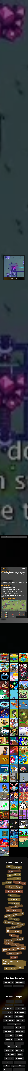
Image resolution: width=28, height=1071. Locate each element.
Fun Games (19, 1035)
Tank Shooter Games (14, 899)
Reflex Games (7, 882)
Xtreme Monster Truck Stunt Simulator (14, 907)
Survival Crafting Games (14, 944)
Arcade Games (18, 986)
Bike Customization (14, 931)
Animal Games (20, 1008)
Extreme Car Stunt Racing (14, 940)
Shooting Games (7, 1062)
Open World (19, 1050)
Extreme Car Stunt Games (14, 923)
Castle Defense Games (14, 891)
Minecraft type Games (14, 1046)
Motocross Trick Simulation (14, 871)
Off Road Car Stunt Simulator (14, 927)
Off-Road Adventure (14, 867)
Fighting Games (20, 1031)
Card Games (20, 1020)
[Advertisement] (14, 553)
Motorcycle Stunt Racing (14, 875)
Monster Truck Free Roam (14, 949)
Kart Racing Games (14, 887)
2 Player (18, 1001)
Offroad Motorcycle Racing (19, 882)
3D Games (8, 1004)
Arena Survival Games (14, 903)
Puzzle (20, 1054)
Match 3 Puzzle (14, 935)
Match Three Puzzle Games (11, 962)
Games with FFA (8, 1031)
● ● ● (25, 570)
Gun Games (19, 1039)
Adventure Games (8, 1008)
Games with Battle (19, 1012)
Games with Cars (9, 1020)
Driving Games (20, 1027)
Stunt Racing (14, 957)
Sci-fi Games (19, 1058)
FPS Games (9, 1035)
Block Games (8, 1016)
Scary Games (9, 1043)
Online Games (9, 1050)
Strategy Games (8, 982)
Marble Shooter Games (14, 910)
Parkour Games (10, 1054)
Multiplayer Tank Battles (14, 879)
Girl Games (9, 1039)
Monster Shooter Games (14, 895)
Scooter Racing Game (14, 953)
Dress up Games (8, 1027)
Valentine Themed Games (14, 915)
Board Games (19, 1016)
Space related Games (18, 1066)
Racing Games (9, 1058)
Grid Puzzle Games (14, 919)
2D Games (8, 986)
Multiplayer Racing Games (14, 968)
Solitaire (7, 1066)
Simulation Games (20, 1062)
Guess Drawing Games (14, 1024)
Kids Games (19, 1043)
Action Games (20, 982)
